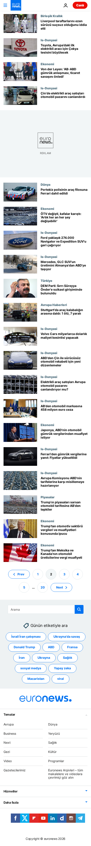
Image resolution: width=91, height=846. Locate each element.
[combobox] (45, 609)
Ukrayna (44, 657)
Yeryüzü (54, 733)
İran (22, 657)
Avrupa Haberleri (54, 304)
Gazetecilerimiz (15, 770)
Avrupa (9, 724)
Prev (20, 574)
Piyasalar (48, 497)
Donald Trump (24, 647)
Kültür (52, 752)
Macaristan (35, 678)
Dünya (45, 184)
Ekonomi (47, 64)
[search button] (79, 609)
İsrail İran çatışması (26, 636)
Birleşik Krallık (52, 16)
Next (59, 587)
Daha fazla (11, 802)
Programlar (56, 761)
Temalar (9, 714)
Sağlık (67, 657)
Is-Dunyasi (49, 40)
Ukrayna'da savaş (66, 636)
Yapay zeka (62, 668)
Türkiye (46, 280)
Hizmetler (10, 791)
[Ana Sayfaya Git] (16, 5)
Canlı (80, 5)
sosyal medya (30, 668)
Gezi (7, 752)
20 (43, 587)
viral (60, 678)
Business (10, 733)
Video (8, 761)
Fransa (72, 647)
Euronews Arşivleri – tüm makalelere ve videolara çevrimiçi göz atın (65, 773)
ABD (51, 647)
